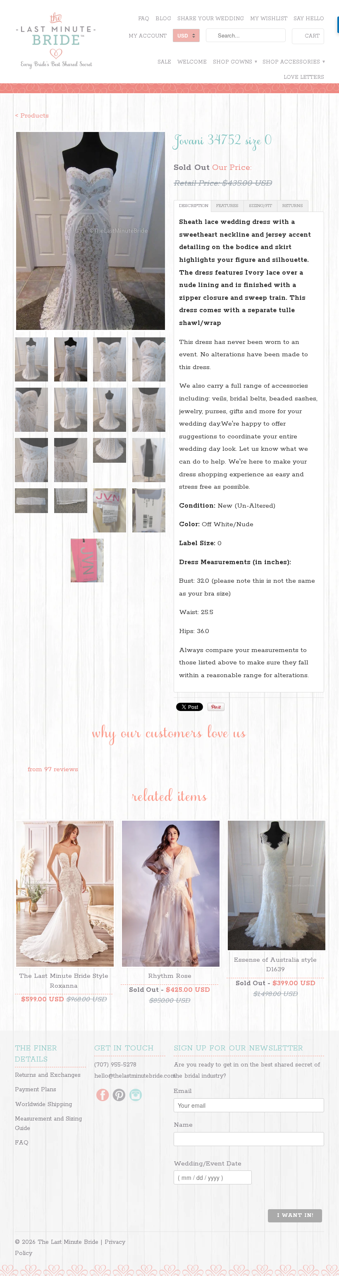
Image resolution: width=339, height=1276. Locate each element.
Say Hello (309, 19)
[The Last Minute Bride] (63, 41)
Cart (312, 36)
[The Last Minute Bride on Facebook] (102, 1096)
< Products (32, 115)
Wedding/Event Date (207, 1163)
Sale (164, 62)
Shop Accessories (293, 62)
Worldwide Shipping (43, 1104)
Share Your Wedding (210, 19)
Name (183, 1125)
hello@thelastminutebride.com (135, 1076)
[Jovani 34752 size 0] (90, 231)
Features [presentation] (227, 206)
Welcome (192, 62)
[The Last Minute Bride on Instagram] (135, 1096)
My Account (148, 36)
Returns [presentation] (292, 206)
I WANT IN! (295, 1215)
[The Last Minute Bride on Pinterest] (119, 1096)
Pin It (216, 707)
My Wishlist (268, 19)
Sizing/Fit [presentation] (260, 206)
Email (183, 1091)
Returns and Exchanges (48, 1075)
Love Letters (304, 77)
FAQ (143, 19)
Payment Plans (35, 1089)
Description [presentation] (193, 206)
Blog (163, 19)
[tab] (192, 206)
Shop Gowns (234, 62)
